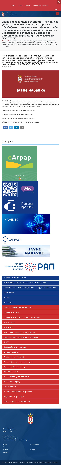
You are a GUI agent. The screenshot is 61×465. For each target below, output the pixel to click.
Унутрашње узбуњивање (14, 396)
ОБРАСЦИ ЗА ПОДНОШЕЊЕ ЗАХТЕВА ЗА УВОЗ (22, 317)
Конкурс (7, 297)
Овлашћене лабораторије (14, 357)
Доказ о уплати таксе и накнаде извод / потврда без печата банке (30, 288)
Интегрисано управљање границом (18, 392)
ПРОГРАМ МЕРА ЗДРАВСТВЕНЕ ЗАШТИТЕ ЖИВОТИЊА (25, 283)
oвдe (33, 110)
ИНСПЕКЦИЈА (9, 322)
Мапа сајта (6, 452)
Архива (34, 449)
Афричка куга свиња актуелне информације (21, 337)
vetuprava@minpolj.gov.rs (12, 438)
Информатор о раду (12, 382)
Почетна (5, 41)
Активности (35, 447)
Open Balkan (9, 293)
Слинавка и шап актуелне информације (19, 332)
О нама (13, 5)
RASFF (6, 342)
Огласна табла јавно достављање (17, 401)
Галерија (20, 5)
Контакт (5, 449)
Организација (35, 444)
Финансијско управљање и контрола (18, 362)
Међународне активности (40, 5)
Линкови (27, 5)
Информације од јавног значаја (16, 377)
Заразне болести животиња (15, 347)
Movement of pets (11, 372)
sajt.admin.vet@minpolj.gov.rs (21, 440)
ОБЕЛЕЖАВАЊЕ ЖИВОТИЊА (15, 278)
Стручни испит (10, 387)
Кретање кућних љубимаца (14, 367)
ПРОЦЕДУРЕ (9, 327)
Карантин (8, 302)
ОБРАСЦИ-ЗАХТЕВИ (11, 312)
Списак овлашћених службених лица (18, 307)
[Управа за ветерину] (9, 14)
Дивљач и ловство (11, 352)
